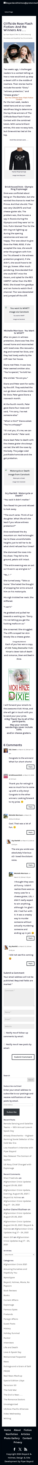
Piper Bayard (10, 34)
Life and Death (11, 1347)
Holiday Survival (12, 1333)
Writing (7, 1418)
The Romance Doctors (14, 1399)
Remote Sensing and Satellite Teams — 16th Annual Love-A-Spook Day (18, 1127)
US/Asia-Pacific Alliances (16, 1409)
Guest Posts (9, 1324)
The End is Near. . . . (13, 1395)
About (17, 1430)
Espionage (9, 1305)
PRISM (7, 1371)
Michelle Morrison (16, 815)
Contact (27, 1438)
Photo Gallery (12, 1438)
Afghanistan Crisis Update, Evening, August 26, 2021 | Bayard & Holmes (17, 1194)
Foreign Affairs (11, 1319)
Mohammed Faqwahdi (15, 1357)
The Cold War (10, 1390)
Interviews (9, 1342)
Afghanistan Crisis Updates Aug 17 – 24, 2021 (17, 1241)
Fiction (28, 1430)
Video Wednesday (12, 1413)
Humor (7, 1338)
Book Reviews (10, 1290)
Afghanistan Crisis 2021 (15, 1264)
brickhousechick (15, 775)
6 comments (28, 38)
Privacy (18, 1442)
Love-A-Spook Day (12, 1352)
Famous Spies (10, 1309)
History (7, 1328)
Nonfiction (12, 1434)
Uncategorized (11, 1404)
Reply (30, 767)
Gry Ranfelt (16, 841)
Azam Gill (8, 1237)
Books (7, 1295)
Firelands (8, 1314)
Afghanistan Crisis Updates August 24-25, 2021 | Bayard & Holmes (19, 1225)
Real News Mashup (13, 1376)
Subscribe (11, 1112)
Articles (25, 1434)
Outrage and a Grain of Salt (17, 1366)
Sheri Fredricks (11, 1178)
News (6, 1361)
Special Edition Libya (14, 1380)
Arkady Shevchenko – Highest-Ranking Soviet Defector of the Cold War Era (19, 1139)
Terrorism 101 (10, 1385)
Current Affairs (11, 1300)
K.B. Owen (13, 750)
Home (7, 1430)
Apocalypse (9, 1277)
